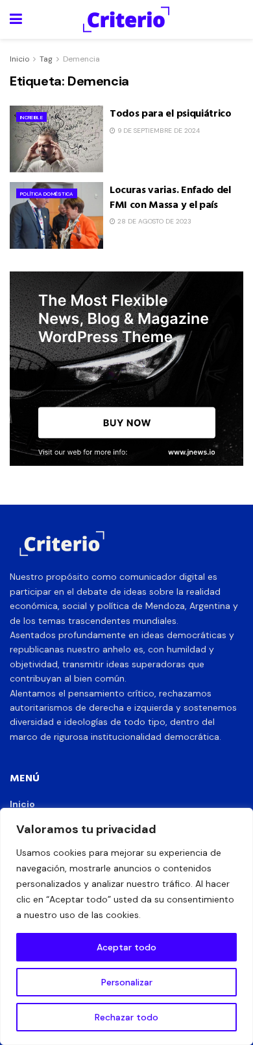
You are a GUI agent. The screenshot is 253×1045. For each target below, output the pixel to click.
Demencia (81, 59)
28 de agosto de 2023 (153, 221)
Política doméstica (46, 193)
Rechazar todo (126, 1017)
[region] (126, 926)
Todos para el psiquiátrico (171, 113)
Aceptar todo (126, 947)
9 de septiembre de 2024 (157, 130)
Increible (31, 117)
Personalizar (126, 982)
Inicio (19, 59)
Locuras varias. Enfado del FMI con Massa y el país (170, 196)
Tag (46, 59)
